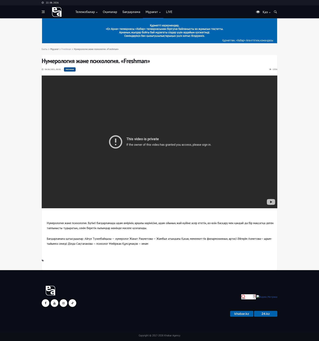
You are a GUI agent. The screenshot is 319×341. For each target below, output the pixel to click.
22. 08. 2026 (52, 2)
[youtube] (54, 303)
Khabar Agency (172, 335)
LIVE (169, 12)
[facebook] (45, 303)
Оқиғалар (110, 12)
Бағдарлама (131, 12)
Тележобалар (85, 12)
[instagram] (63, 303)
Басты (45, 49)
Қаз (265, 12)
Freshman (66, 49)
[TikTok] (72, 303)
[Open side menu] (43, 11)
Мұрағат (152, 12)
